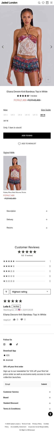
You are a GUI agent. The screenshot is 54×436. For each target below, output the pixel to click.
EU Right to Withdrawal (27, 430)
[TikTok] (17, 344)
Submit (44, 384)
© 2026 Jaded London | (13, 424)
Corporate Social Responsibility (38, 427)
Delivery (10, 219)
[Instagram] (4, 344)
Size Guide (46, 110)
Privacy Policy (37, 424)
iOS (7, 355)
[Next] (51, 47)
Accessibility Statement (18, 427)
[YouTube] (11, 344)
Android (9, 360)
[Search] (39, 2)
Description (11, 211)
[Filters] (6, 291)
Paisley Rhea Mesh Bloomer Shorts (14, 192)
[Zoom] (48, 79)
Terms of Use (26, 424)
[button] (23, 96)
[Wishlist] (43, 3)
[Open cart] (47, 2)
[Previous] (2, 47)
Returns (10, 228)
